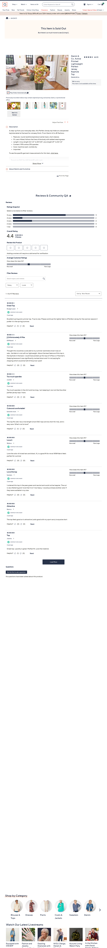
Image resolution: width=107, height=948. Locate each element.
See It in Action (14, 114)
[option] (53, 13)
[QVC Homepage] (7, 18)
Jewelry (67, 10)
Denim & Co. (75, 77)
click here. (54, 153)
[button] (85, 4)
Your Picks (6, 10)
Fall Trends (20, 10)
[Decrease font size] (68, 122)
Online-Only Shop (33, 10)
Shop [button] (14, 4)
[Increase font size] (65, 122)
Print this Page (64, 176)
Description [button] (13, 127)
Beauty (59, 10)
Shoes (74, 10)
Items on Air (34, 4)
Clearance (44, 10)
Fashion (52, 10)
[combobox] (56, 4)
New (13, 10)
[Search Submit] (73, 4)
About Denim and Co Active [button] (19, 169)
